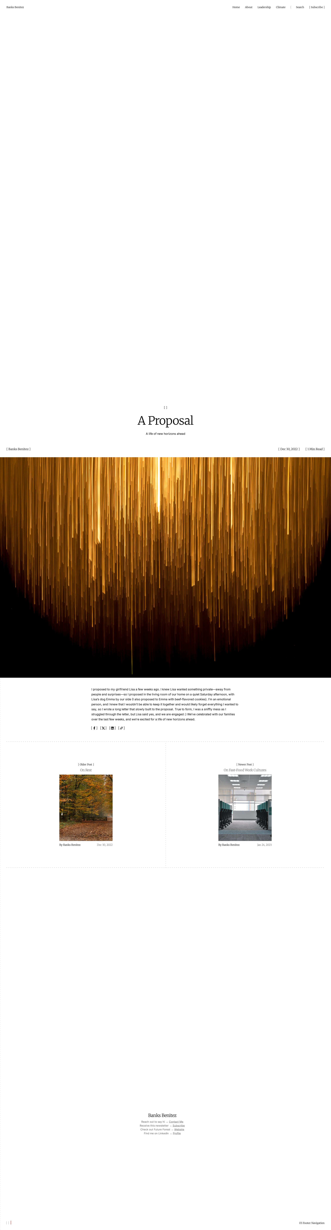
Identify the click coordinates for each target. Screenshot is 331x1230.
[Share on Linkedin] (112, 728)
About (249, 7)
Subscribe (317, 7)
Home (236, 7)
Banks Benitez (18, 449)
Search (300, 7)
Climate (280, 7)
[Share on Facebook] (94, 728)
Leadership (264, 7)
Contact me (176, 1121)
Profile (177, 1133)
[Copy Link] (121, 728)
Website (179, 1129)
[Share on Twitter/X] (103, 728)
